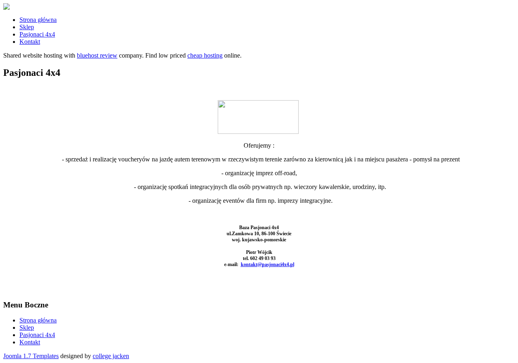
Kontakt (29, 41)
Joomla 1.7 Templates (31, 355)
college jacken (111, 355)
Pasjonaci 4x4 (37, 34)
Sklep (26, 27)
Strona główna (38, 19)
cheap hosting (205, 55)
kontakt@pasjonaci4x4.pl (267, 264)
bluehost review (97, 55)
